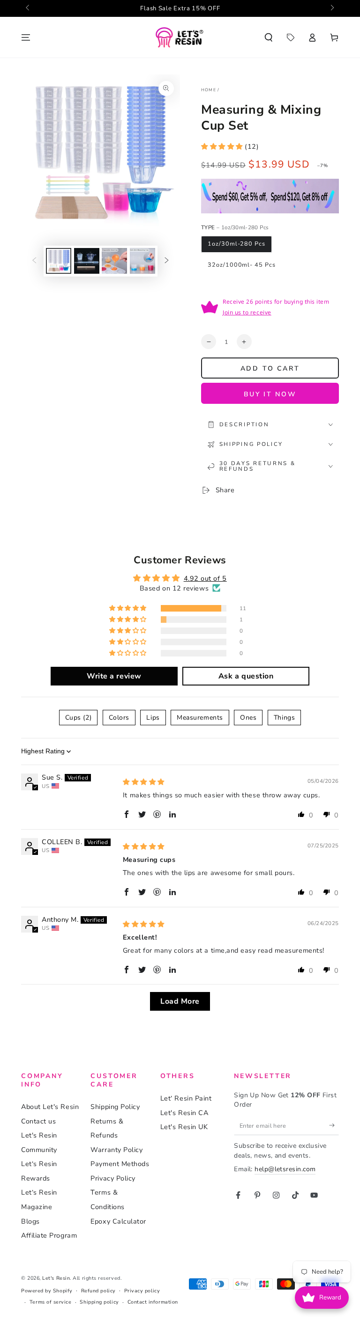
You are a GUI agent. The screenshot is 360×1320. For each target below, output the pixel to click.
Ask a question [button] (246, 676)
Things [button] (284, 717)
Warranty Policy (116, 1149)
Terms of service (51, 1301)
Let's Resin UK (184, 1126)
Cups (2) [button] (78, 717)
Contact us (38, 1121)
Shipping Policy (115, 1106)
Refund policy (98, 1290)
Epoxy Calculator (118, 1221)
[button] (268, 37)
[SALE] (290, 37)
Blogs (30, 1221)
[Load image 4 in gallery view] (142, 261)
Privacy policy (142, 1290)
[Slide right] (331, 8)
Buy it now (270, 394)
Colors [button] (119, 717)
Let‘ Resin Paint (186, 1098)
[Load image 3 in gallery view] (114, 261)
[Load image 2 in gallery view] (86, 261)
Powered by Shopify (47, 1290)
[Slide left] (28, 8)
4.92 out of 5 (205, 578)
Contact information (153, 1301)
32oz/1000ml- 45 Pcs (241, 265)
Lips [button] (152, 717)
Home (208, 90)
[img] (144, 782)
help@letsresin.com (285, 1169)
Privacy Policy (112, 1178)
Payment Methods (119, 1163)
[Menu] (26, 37)
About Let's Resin (50, 1106)
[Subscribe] (334, 1125)
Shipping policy (99, 1301)
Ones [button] (248, 717)
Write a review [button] (114, 676)
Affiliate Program (49, 1235)
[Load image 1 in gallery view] (58, 261)
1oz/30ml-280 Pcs (236, 244)
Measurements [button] (200, 717)
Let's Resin (56, 1278)
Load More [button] (180, 1001)
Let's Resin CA (184, 1112)
